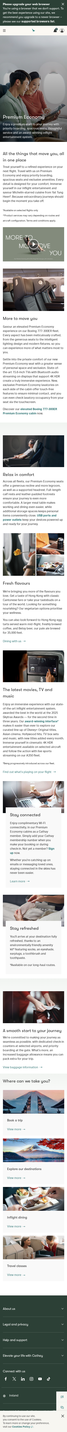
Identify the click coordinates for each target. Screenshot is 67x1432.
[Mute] (10, 258)
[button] (16, 1129)
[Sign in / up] (62, 30)
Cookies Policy (21, 1426)
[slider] (5, 254)
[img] (63, 4)
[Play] (34, 244)
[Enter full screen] (61, 258)
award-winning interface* (42, 721)
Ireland (13, 1395)
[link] (33, 554)
